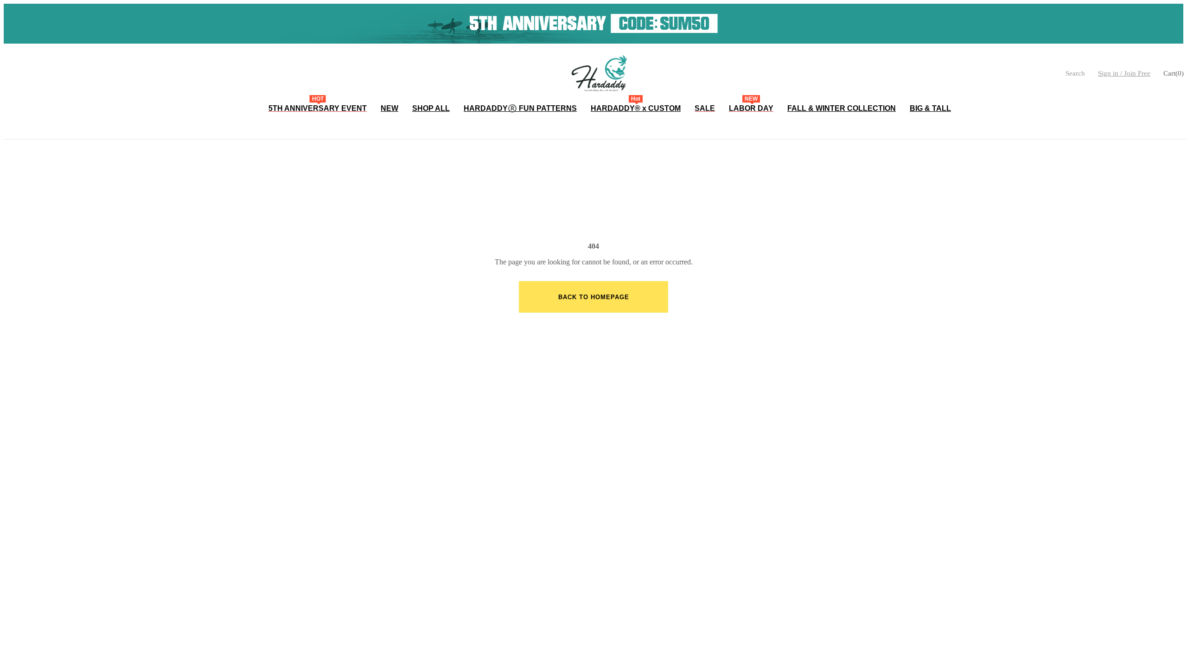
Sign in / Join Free (1124, 73)
